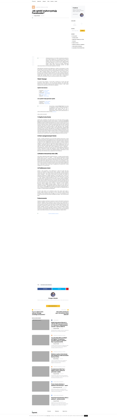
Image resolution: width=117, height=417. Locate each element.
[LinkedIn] (81, 24)
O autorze (75, 7)
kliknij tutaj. (48, 415)
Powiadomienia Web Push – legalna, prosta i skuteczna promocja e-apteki (58, 370)
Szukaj (82, 30)
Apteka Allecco (41, 93)
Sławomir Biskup (56, 358)
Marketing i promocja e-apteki (78, 39)
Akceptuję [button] (86, 415)
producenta (54, 111)
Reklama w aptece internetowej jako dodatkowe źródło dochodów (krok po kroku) (59, 355)
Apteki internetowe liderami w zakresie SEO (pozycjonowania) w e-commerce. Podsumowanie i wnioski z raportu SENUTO (59, 324)
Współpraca (57, 411)
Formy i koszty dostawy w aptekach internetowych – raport (59, 384)
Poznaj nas (49, 411)
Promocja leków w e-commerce (78, 44)
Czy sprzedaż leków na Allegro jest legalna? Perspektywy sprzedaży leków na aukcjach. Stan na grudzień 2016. (59, 340)
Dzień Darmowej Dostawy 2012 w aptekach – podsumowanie (59, 398)
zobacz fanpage (46, 90)
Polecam (74, 41)
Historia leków (75, 37)
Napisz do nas (65, 411)
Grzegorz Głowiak (37, 15)
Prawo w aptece (75, 42)
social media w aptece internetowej (46, 284)
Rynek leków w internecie (77, 46)
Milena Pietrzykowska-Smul (57, 387)
